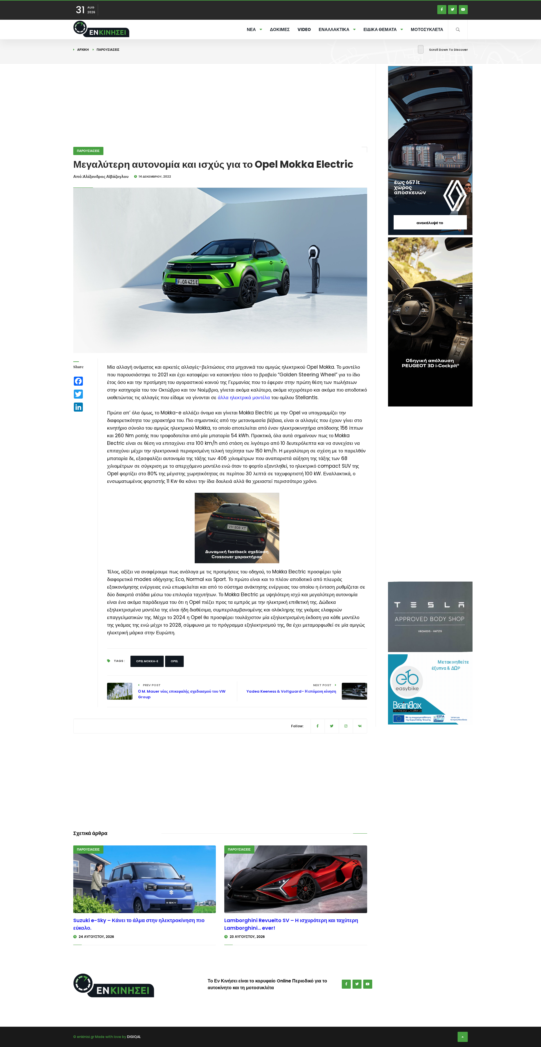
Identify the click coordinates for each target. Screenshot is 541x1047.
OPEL (174, 661)
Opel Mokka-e (147, 661)
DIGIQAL (134, 1036)
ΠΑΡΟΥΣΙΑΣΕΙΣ (108, 49)
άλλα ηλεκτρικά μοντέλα (244, 397)
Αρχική (83, 49)
